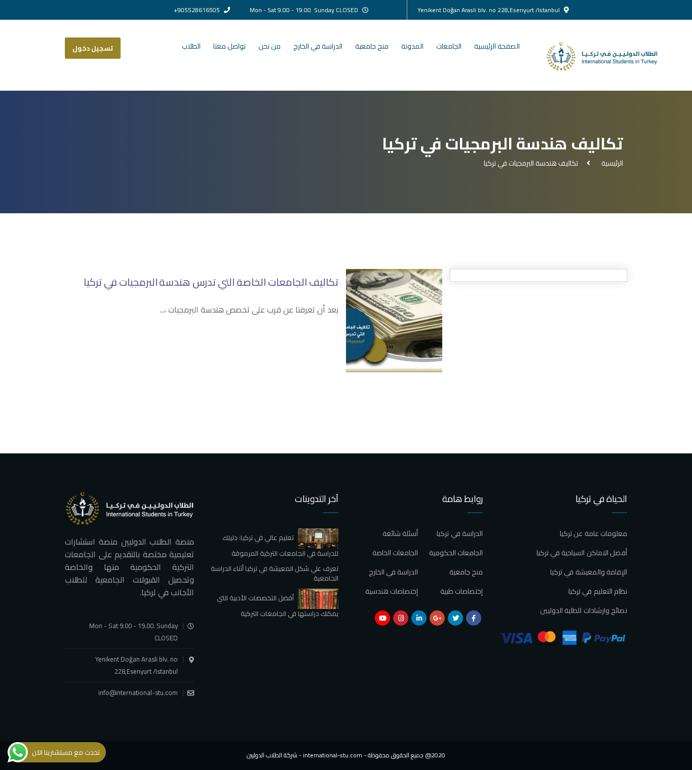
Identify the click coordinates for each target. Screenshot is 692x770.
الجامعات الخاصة (395, 552)
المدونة (412, 46)
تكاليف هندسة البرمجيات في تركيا (531, 163)
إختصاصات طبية (461, 591)
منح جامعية (372, 46)
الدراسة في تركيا (460, 533)
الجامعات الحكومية (456, 552)
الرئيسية (610, 163)
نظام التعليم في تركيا (597, 591)
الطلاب (191, 46)
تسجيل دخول (92, 48)
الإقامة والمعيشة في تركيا (588, 572)
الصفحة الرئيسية (497, 46)
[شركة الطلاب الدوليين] (611, 55)
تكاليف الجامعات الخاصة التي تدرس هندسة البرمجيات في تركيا (211, 282)
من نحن (269, 46)
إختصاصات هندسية (391, 591)
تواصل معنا (229, 46)
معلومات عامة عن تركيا (593, 533)
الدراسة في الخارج (317, 46)
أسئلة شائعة (400, 533)
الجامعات (449, 46)
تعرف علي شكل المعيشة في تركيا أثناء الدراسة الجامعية (274, 573)
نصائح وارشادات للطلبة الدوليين (583, 610)
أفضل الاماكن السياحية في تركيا (581, 552)
